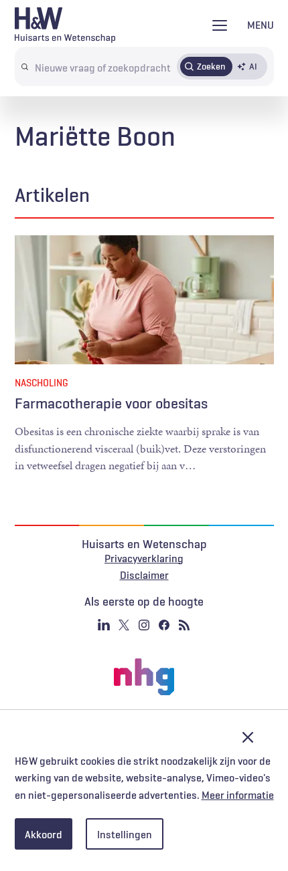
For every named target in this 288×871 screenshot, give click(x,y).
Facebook (164, 625)
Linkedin (104, 625)
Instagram (144, 625)
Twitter (124, 625)
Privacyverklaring (144, 558)
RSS (184, 625)
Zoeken (211, 66)
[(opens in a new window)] (144, 677)
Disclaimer (144, 575)
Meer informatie (238, 795)
